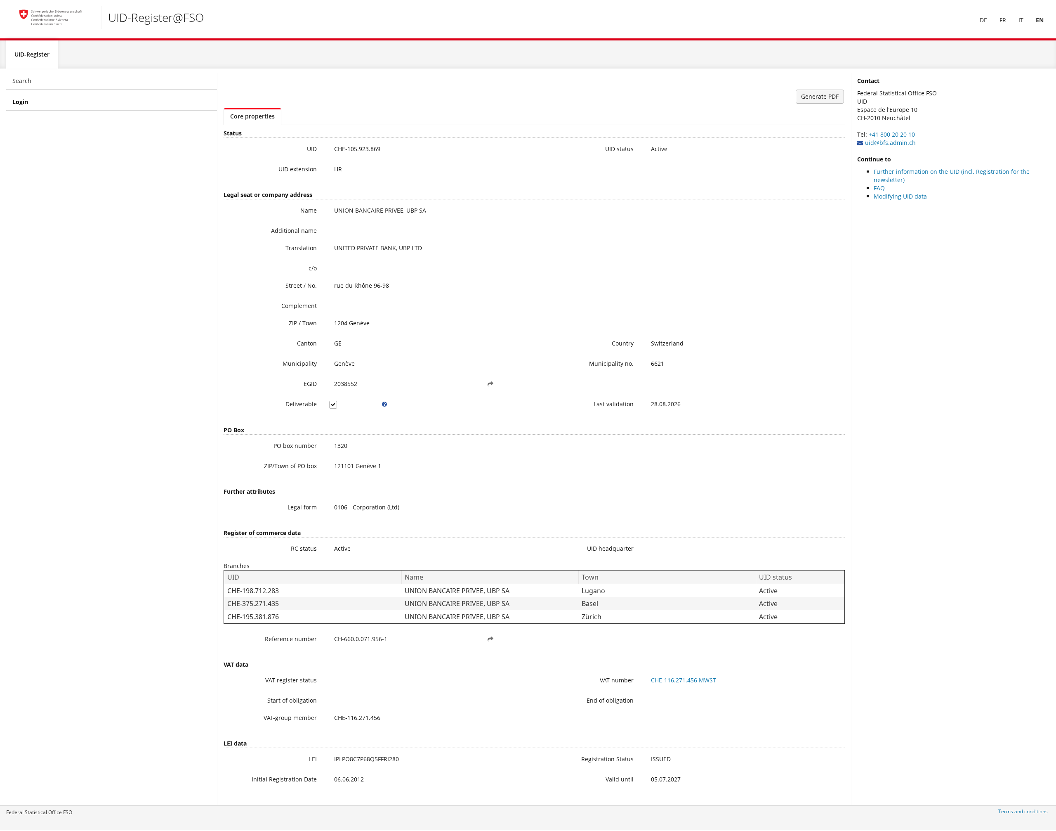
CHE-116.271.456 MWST (683, 680)
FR (1002, 20)
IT (1020, 20)
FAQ (879, 188)
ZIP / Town (303, 323)
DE (983, 20)
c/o (313, 268)
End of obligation (610, 700)
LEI (313, 759)
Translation (301, 248)
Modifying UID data (900, 196)
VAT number (617, 680)
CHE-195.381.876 (253, 616)
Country (623, 343)
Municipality (300, 363)
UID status (619, 149)
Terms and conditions (1023, 811)
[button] (490, 384)
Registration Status (607, 759)
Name (308, 210)
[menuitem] (983, 20)
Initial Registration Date (284, 779)
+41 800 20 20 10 (892, 134)
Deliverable (301, 404)
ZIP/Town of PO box (290, 466)
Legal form (302, 507)
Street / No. (301, 285)
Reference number (291, 639)
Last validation (614, 404)
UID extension (297, 169)
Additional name (294, 230)
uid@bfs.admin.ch (890, 143)
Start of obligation (292, 700)
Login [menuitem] (20, 102)
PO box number (295, 446)
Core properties (252, 116)
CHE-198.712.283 (253, 590)
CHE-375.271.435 (253, 603)
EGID (310, 384)
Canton (307, 343)
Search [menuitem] (21, 81)
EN (1040, 20)
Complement (299, 306)
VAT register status (291, 680)
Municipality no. (611, 363)
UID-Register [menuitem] (32, 54)
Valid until (620, 779)
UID (312, 149)
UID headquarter (610, 548)
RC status (304, 548)
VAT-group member (290, 718)
